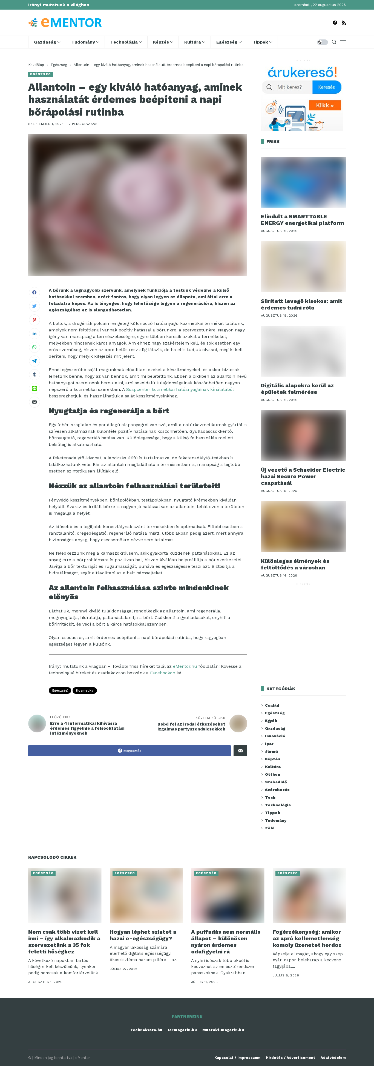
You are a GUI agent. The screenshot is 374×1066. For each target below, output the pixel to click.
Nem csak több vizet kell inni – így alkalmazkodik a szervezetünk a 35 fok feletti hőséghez (64, 942)
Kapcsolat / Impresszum (237, 1058)
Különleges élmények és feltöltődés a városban (295, 564)
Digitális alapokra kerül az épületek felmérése (297, 388)
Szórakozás (277, 789)
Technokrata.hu (146, 1030)
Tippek (272, 812)
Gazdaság (275, 728)
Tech (270, 797)
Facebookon (162, 672)
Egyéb (271, 720)
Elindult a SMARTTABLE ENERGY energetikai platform (302, 219)
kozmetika (84, 690)
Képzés (272, 759)
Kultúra (273, 766)
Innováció (275, 736)
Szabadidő (276, 782)
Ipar (269, 743)
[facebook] (335, 23)
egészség (60, 690)
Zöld (270, 828)
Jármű (271, 751)
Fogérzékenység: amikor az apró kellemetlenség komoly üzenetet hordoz (307, 938)
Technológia (278, 805)
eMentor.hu (185, 666)
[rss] (344, 23)
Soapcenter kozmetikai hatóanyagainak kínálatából (180, 389)
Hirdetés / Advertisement (290, 1058)
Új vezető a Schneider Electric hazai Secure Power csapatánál (303, 476)
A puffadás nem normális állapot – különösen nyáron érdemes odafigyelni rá (225, 942)
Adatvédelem (333, 1058)
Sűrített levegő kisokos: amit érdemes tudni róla (302, 304)
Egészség (59, 65)
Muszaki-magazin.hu (223, 1030)
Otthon (272, 774)
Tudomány (275, 820)
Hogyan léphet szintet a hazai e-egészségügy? (143, 935)
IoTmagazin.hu (182, 1030)
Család (272, 705)
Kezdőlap (36, 65)
